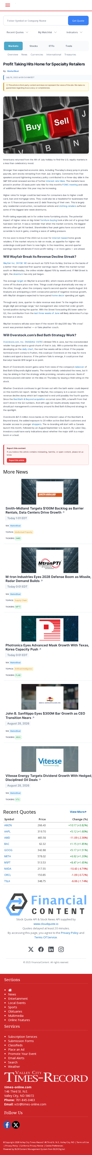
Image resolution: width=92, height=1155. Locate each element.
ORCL (7, 875)
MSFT (7, 862)
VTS (17, 799)
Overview (12, 54)
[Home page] (46, 1076)
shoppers (36, 424)
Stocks (34, 45)
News (24, 54)
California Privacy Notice (31, 1145)
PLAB (18, 675)
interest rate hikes (55, 181)
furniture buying (48, 220)
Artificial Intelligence (23, 669)
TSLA (7, 881)
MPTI (18, 607)
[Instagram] (61, 950)
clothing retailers (67, 206)
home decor (58, 295)
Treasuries (70, 54)
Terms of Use (83, 1142)
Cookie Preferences (54, 1145)
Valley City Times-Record (31, 1142)
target (20, 281)
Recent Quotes (15, 32)
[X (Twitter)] (31, 950)
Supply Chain (21, 600)
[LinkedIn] (51, 950)
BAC (6, 844)
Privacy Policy (70, 933)
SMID (18, 538)
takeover (79, 367)
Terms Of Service (45, 937)
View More (77, 812)
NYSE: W (21, 263)
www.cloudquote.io (46, 924)
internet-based (60, 238)
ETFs (51, 45)
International (53, 54)
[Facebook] (41, 950)
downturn (18, 274)
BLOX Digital (59, 1149)
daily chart (27, 349)
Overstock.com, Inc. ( (14, 342)
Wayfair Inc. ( (10, 263)
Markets (13, 45)
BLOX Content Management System (31, 1149)
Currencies (37, 54)
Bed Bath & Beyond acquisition (29, 399)
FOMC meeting (70, 184)
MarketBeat (15, 525)
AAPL (7, 831)
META (7, 856)
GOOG (8, 850)
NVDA (7, 869)
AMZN (8, 825)
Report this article (16, 460)
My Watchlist (45, 32)
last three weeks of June (46, 313)
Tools (68, 45)
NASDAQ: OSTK (34, 342)
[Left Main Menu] (7, 5)
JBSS (18, 737)
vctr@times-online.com (30, 1104)
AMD (7, 838)
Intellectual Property (23, 532)
